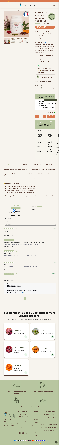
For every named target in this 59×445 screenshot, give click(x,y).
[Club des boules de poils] (56, 442)
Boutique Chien (11, 10)
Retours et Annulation (49, 434)
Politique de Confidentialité (49, 417)
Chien (30, 5)
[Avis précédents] (22, 298)
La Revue (36, 422)
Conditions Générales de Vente (49, 424)
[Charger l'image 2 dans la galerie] (13, 40)
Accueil (5, 10)
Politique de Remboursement (49, 421)
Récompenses (36, 425)
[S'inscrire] (27, 427)
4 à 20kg (45, 88)
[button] (1, 5)
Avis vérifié (53, 228)
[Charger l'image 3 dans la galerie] (20, 40)
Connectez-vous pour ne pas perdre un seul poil (45, 126)
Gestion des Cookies (49, 430)
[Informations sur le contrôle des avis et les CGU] (22, 212)
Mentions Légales (49, 414)
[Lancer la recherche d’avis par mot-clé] (55, 224)
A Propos (36, 435)
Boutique (36, 419)
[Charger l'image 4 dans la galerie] (26, 40)
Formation (36, 429)
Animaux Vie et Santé (26, 443)
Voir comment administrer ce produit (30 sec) (46, 76)
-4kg (38, 88)
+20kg (52, 88)
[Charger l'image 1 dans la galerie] (7, 40)
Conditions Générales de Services (49, 427)
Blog (36, 432)
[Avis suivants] (38, 298)
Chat (34, 5)
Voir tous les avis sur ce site (16, 215)
